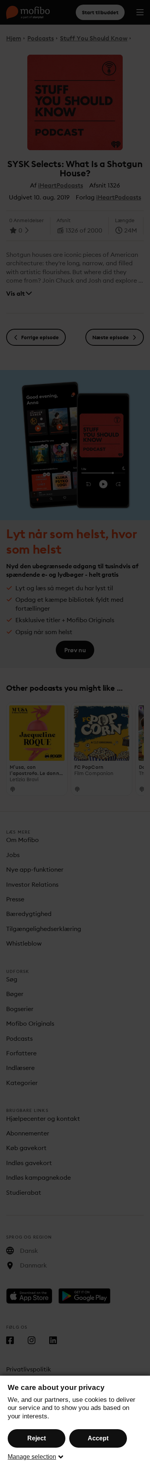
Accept (98, 1438)
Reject (36, 1438)
